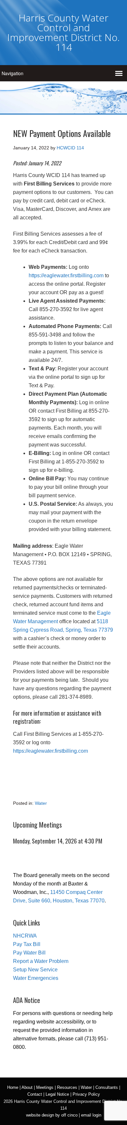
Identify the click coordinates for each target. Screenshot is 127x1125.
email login (91, 1115)
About (27, 1087)
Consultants (106, 1087)
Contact (34, 1094)
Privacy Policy (86, 1094)
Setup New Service (35, 969)
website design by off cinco (52, 1115)
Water (41, 803)
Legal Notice (57, 1094)
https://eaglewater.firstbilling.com (66, 275)
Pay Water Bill (29, 952)
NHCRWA (25, 936)
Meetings (44, 1087)
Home (12, 1087)
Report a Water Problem (40, 961)
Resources (67, 1087)
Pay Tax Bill (26, 944)
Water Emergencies (35, 978)
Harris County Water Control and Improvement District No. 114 (63, 32)
